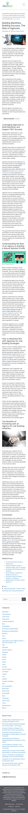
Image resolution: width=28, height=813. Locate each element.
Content (18, 588)
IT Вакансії (5, 671)
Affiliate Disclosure (10, 804)
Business (4, 633)
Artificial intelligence (8, 621)
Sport (3, 696)
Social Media (6, 693)
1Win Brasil (5, 611)
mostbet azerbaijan (7, 681)
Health (4, 662)
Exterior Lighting (6, 650)
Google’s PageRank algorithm (10, 313)
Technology (5, 698)
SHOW (17, 118)
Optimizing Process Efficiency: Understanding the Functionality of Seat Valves (13, 740)
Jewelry (4, 674)
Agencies (6, 588)
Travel (4, 703)
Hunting (4, 666)
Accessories (5, 619)
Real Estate (5, 688)
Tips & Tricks (5, 700)
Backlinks (13, 588)
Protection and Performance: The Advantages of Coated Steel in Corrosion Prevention (14, 734)
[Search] (24, 599)
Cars (3, 636)
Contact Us (11, 806)
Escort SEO (11, 540)
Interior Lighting (6, 669)
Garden (4, 657)
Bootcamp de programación (10, 631)
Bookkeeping (6, 626)
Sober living (5, 691)
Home (4, 664)
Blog (5, 586)
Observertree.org (8, 787)
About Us (17, 806)
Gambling (5, 652)
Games (4, 654)
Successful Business (17, 590)
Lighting (4, 679)
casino (4, 638)
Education (5, 647)
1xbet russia (5, 616)
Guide (4, 659)
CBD (3, 645)
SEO (10, 590)
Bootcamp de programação (10, 628)
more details (17, 18)
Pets (3, 683)
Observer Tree (16, 809)
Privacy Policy (19, 804)
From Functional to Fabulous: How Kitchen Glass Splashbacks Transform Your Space (13, 746)
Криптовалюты (6, 705)
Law (3, 676)
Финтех (4, 708)
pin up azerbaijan (7, 686)
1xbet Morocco (6, 614)
